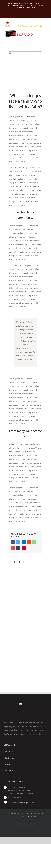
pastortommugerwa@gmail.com (21, 802)
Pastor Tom (10, 758)
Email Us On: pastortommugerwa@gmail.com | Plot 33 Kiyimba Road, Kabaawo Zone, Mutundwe (25, 5)
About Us (9, 751)
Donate (8, 764)
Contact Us (9, 770)
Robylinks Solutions (29, 816)
